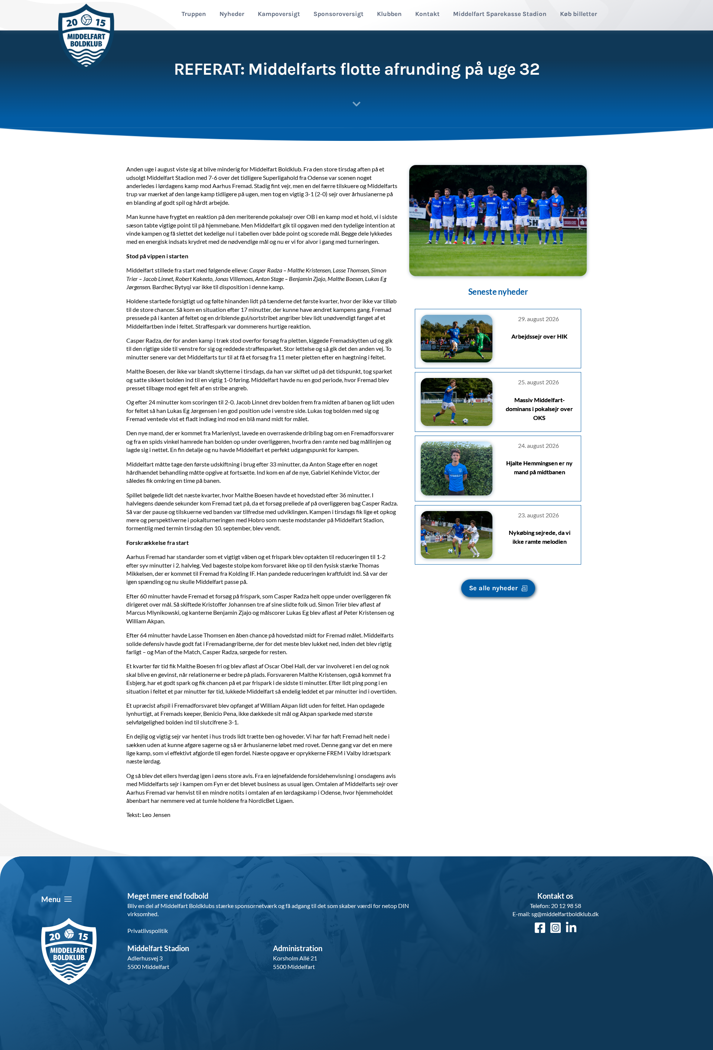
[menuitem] (194, 14)
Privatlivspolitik (147, 930)
